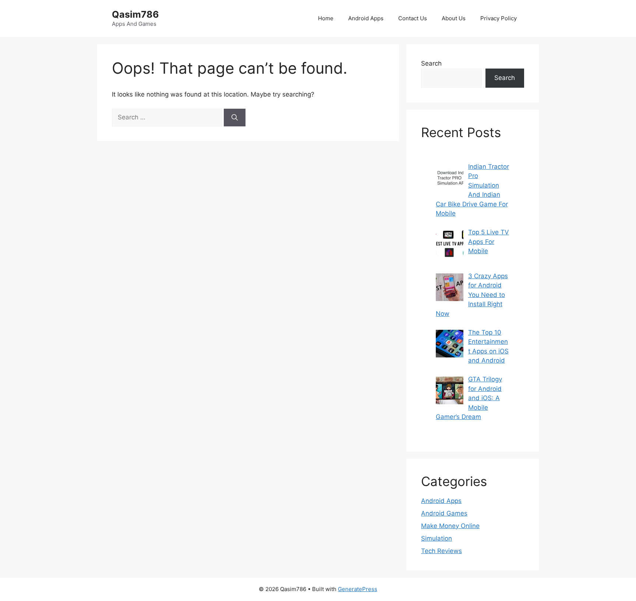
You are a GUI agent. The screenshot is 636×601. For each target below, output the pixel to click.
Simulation (436, 538)
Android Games (444, 513)
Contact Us (412, 18)
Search (431, 63)
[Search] (234, 117)
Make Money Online (450, 526)
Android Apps (366, 18)
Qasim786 (135, 14)
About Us (454, 18)
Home (325, 18)
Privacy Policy (498, 18)
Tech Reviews (441, 551)
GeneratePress (357, 589)
